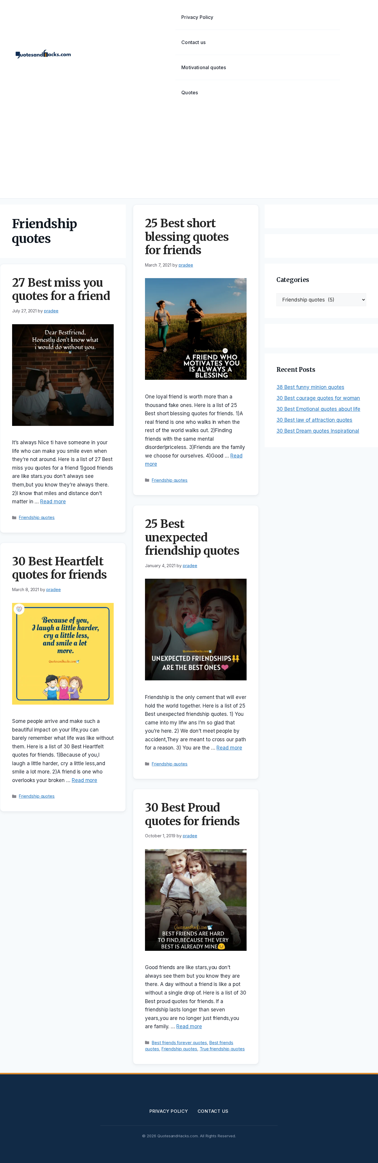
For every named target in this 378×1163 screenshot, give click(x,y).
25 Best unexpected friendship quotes (192, 537)
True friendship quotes (222, 1048)
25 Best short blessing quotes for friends (187, 236)
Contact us (193, 42)
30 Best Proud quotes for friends (192, 814)
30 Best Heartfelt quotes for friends (59, 568)
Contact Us (213, 1111)
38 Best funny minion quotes (310, 387)
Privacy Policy (197, 17)
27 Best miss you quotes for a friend (61, 289)
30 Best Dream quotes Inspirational (317, 431)
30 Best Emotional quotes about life (318, 409)
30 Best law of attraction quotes (314, 420)
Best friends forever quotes (179, 1042)
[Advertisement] (189, 154)
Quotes (189, 92)
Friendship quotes (37, 517)
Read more (53, 502)
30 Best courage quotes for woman (318, 398)
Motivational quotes (203, 67)
